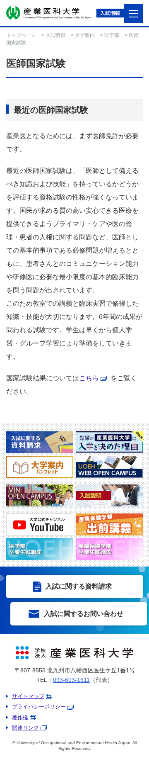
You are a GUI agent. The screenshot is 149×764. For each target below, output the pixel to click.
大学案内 (85, 35)
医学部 (111, 35)
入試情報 (55, 35)
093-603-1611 (71, 679)
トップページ (21, 35)
